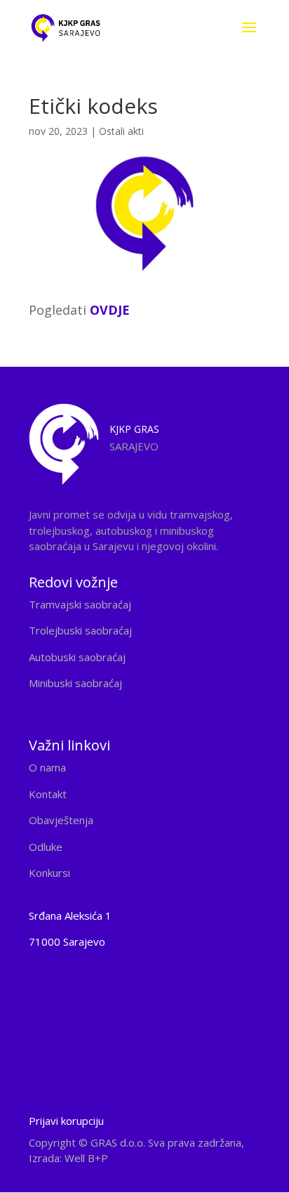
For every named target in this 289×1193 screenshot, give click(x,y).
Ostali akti (121, 131)
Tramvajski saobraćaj (80, 604)
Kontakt (48, 794)
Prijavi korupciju (66, 1121)
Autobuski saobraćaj (77, 657)
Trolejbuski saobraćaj (80, 630)
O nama (47, 767)
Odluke (45, 847)
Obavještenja (61, 820)
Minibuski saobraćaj (75, 683)
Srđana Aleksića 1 (70, 915)
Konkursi (49, 873)
